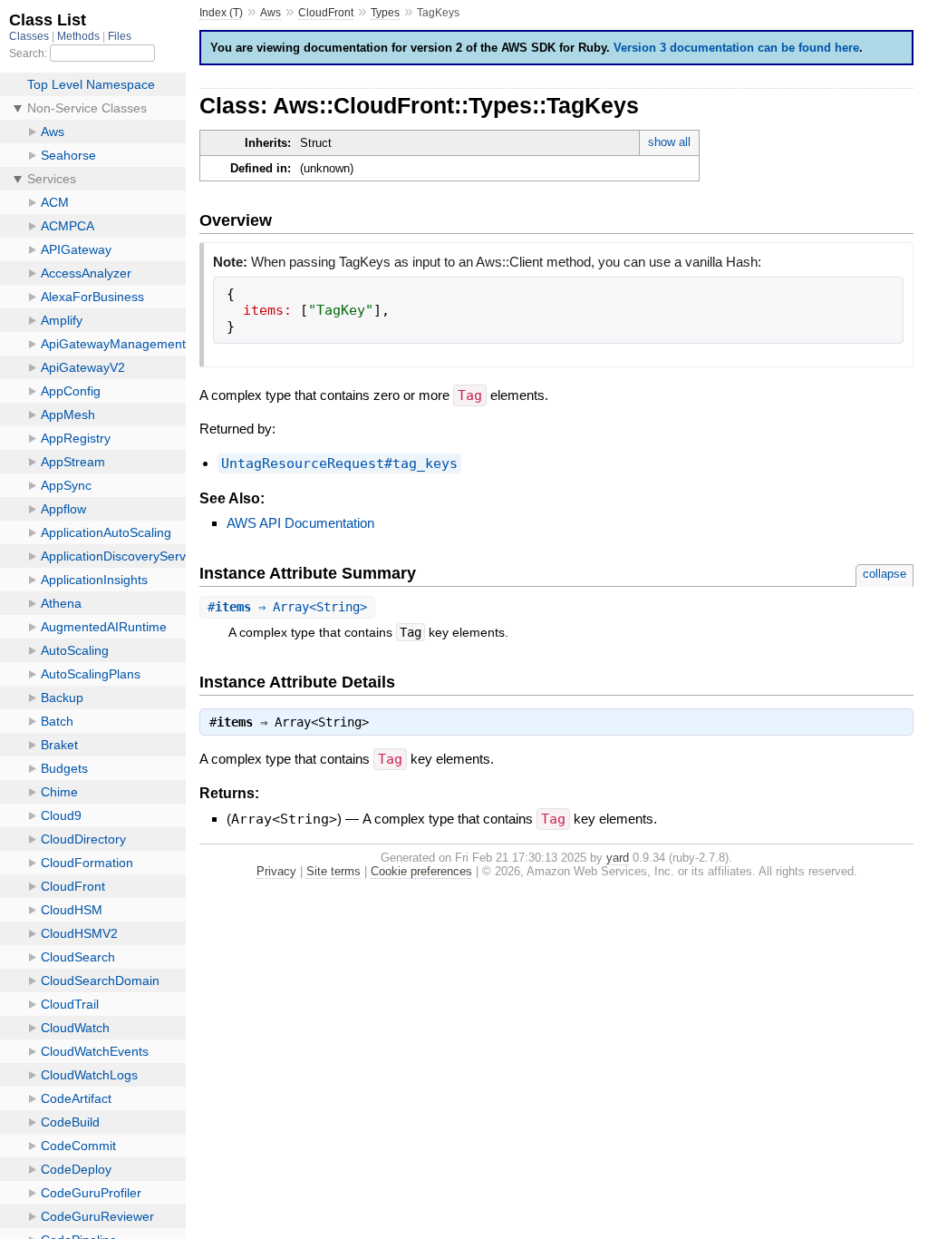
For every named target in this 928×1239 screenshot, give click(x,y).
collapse (884, 573)
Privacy (276, 871)
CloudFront (325, 12)
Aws (270, 12)
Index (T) (221, 12)
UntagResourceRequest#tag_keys (339, 463)
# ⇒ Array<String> (287, 607)
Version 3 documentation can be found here (736, 47)
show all (669, 142)
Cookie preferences (421, 871)
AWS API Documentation (300, 523)
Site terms (333, 871)
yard (617, 857)
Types (385, 12)
